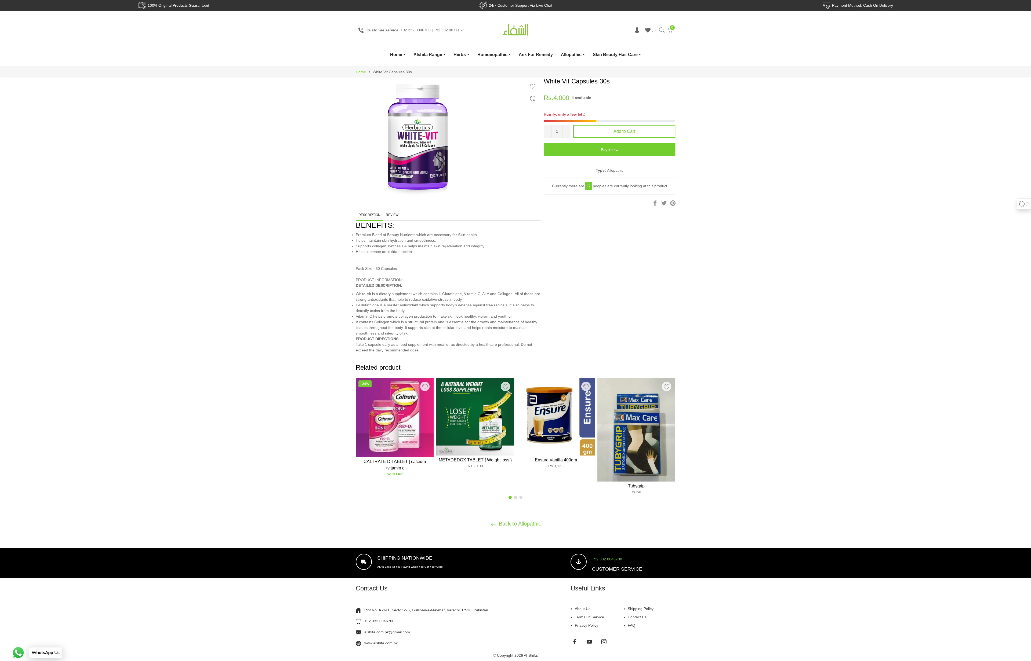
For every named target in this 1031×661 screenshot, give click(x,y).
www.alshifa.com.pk (381, 643)
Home (396, 54)
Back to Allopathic (519, 524)
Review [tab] (392, 215)
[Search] (661, 30)
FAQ (631, 625)
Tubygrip (636, 486)
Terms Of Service (589, 617)
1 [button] (510, 497)
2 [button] (515, 497)
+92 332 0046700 (607, 559)
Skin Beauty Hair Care (615, 54)
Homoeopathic (492, 54)
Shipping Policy (641, 609)
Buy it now (609, 150)
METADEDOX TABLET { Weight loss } (475, 460)
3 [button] (520, 497)
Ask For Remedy (536, 54)
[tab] (448, 280)
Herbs (459, 54)
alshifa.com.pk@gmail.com (387, 632)
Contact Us (637, 617)
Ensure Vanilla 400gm (556, 460)
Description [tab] (369, 215)
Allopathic (571, 54)
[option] (394, 429)
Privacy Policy (586, 625)
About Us (582, 609)
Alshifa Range (427, 54)
